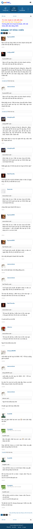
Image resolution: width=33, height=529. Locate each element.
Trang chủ (5, 10)
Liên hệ (19, 527)
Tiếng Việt (9, 527)
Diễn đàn (13, 10)
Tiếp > (9, 33)
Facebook (22, 10)
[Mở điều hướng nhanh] (30, 16)
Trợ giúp (24, 527)
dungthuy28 (5, 81)
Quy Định (14, 527)
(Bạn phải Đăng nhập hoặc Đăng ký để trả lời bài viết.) (20, 512)
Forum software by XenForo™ (16, 525)
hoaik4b (4, 452)
